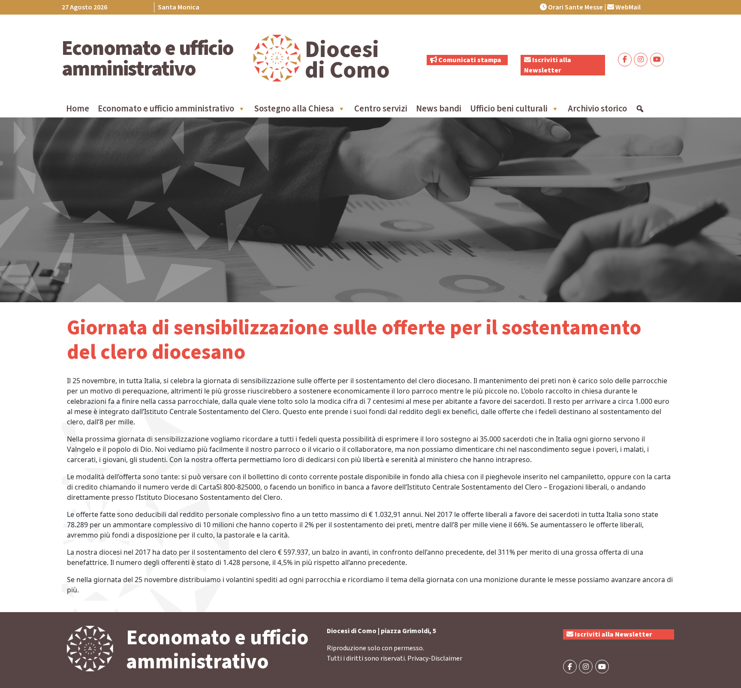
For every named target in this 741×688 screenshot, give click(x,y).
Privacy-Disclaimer (434, 658)
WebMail (627, 7)
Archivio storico (597, 108)
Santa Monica (178, 7)
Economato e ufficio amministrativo (148, 59)
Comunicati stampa (469, 60)
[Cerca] (640, 108)
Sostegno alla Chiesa (294, 108)
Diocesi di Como (347, 60)
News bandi (438, 108)
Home (77, 108)
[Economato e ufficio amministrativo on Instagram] (641, 59)
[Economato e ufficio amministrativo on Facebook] (625, 59)
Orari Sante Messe (575, 7)
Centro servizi (380, 108)
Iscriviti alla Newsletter (612, 634)
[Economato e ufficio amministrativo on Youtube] (657, 59)
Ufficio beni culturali (509, 108)
